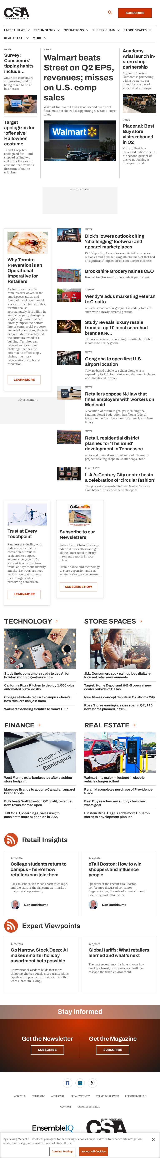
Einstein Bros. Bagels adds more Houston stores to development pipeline (117, 815)
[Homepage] (17, 13)
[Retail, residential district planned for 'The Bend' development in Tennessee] (69, 445)
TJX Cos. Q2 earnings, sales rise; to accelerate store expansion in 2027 (32, 815)
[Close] (153, 1139)
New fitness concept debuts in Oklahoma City (119, 697)
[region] (80, 1145)
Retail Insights (45, 840)
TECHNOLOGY (28, 621)
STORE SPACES (110, 621)
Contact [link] (65, 1106)
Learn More (24, 379)
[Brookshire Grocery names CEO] (69, 275)
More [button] (37, 38)
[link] (67, 1083)
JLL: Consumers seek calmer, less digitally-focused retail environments (117, 675)
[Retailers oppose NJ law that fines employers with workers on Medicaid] (69, 405)
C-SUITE (90, 289)
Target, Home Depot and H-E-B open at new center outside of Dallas (118, 687)
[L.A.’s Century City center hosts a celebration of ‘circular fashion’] (69, 479)
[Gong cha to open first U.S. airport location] (69, 365)
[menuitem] (19, 30)
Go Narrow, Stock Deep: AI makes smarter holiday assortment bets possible (39, 955)
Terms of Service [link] (107, 1096)
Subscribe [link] (38, 1096)
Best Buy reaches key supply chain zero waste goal (115, 803)
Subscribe (135, 13)
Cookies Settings (89, 1107)
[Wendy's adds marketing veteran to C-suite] (69, 301)
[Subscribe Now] (80, 514)
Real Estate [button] (14, 38)
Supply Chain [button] (103, 30)
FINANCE (20, 725)
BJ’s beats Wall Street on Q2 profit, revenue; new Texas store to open (38, 803)
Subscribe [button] (47, 1049)
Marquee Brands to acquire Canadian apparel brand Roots (39, 791)
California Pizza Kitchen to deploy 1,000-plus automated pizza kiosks (39, 687)
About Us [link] (20, 1096)
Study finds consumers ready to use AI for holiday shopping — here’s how (37, 675)
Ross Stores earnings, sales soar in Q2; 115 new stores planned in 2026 (118, 707)
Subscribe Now (78, 586)
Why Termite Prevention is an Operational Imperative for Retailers (25, 270)
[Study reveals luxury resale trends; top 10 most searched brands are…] (69, 332)
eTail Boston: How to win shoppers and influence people (115, 869)
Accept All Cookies (93, 1151)
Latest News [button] (15, 30)
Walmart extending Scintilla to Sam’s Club (36, 709)
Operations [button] (74, 30)
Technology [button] (44, 30)
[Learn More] (28, 243)
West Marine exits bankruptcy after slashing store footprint (38, 779)
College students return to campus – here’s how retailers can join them (37, 699)
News (88, 229)
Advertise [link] (57, 1096)
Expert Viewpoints (51, 926)
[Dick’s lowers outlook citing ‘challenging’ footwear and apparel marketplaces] (69, 245)
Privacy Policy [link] (80, 1096)
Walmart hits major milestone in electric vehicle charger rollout (114, 779)
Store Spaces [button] (135, 30)
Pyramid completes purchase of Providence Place (118, 791)
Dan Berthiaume (36, 904)
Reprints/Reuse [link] (135, 1096)
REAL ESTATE (92, 468)
